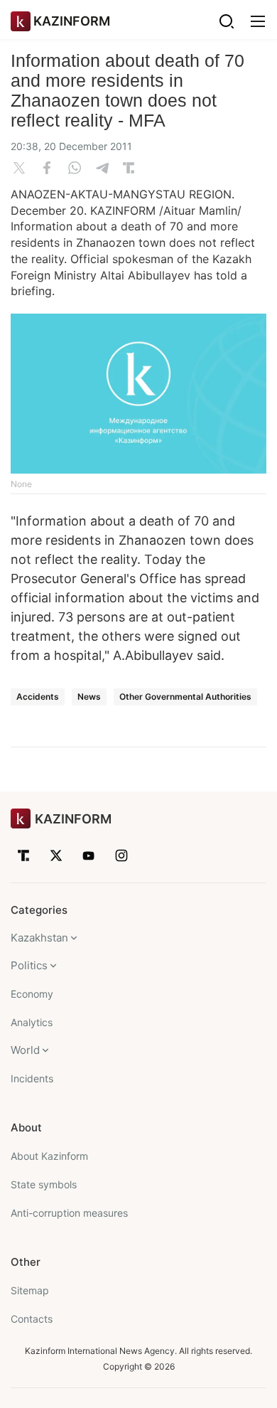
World (25, 1050)
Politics (29, 965)
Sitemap (30, 1290)
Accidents (37, 696)
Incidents (32, 1078)
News (89, 696)
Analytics (32, 1022)
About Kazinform (49, 1156)
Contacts (32, 1319)
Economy (32, 994)
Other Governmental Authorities (185, 696)
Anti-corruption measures (69, 1213)
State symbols (44, 1184)
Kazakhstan (39, 937)
